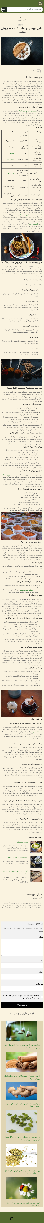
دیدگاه (40, 937)
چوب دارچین (10, 159)
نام (41, 960)
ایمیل (40, 972)
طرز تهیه (19, 17)
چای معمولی (35, 732)
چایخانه (24, 17)
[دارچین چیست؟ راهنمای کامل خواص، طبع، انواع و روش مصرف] (21, 1062)
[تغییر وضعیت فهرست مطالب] (37, 71)
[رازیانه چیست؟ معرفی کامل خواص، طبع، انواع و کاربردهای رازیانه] (21, 1156)
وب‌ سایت (39, 984)
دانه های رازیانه (33, 224)
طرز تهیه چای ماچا (22, 842)
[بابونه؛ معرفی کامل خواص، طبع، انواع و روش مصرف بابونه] (21, 1188)
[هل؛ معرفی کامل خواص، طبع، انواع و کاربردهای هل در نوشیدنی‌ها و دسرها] (21, 1122)
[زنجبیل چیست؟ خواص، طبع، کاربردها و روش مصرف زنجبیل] (21, 1091)
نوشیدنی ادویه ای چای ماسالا (27, 111)
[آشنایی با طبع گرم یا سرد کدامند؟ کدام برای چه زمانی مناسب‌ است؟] (21, 1031)
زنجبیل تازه (11, 173)
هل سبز (12, 153)
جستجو (4, 9)
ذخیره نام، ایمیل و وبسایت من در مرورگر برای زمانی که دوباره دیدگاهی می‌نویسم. (21, 996)
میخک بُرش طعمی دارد (26, 215)
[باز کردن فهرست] (3, 3)
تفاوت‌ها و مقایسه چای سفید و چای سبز (16, 857)
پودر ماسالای (6, 475)
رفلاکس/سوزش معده (26, 590)
